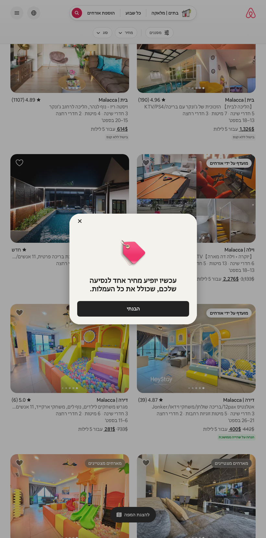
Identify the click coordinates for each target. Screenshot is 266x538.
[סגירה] (79, 221)
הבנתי (133, 308)
